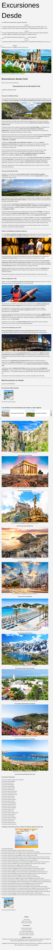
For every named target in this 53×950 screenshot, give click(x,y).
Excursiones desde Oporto (8, 796)
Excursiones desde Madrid (25, 596)
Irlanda (44, 32)
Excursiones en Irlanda (18, 73)
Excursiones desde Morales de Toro (41, 894)
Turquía (35, 34)
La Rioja (29, 28)
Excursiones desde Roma (8, 789)
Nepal (15, 37)
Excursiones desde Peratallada (9, 868)
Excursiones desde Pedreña (28, 858)
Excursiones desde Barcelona (9, 792)
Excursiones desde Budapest (9, 802)
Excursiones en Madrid (30, 593)
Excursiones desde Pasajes (8, 870)
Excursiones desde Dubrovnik (9, 824)
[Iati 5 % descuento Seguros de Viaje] (26, 838)
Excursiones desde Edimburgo (25, 526)
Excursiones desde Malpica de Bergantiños (12, 880)
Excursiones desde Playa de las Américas (24, 871)
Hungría (40, 32)
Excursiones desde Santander (9, 817)
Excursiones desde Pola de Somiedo (25, 668)
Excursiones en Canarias (19, 736)
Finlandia (29, 32)
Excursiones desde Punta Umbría (10, 878)
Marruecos (30, 37)
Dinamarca (24, 32)
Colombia (13, 41)
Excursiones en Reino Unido (31, 523)
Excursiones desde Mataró (8, 883)
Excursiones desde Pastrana (38, 868)
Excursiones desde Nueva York (9, 794)
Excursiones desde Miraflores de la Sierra (12, 888)
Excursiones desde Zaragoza (9, 799)
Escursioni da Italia (26, 929)
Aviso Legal (26, 919)
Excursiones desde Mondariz (22, 889)
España (26, 25)
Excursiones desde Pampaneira (9, 861)
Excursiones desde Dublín (25, 561)
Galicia (25, 28)
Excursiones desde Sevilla (8, 797)
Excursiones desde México (26, 931)
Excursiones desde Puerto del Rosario (30, 876)
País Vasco (45, 28)
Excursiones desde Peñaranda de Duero (12, 858)
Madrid (33, 28)
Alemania (4, 32)
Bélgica (12, 32)
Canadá (9, 41)
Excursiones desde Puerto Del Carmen (11, 876)
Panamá (37, 41)
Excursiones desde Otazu (8, 871)
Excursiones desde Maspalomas (43, 881)
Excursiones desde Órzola (25, 865)
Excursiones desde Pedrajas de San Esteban (13, 860)
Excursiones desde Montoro (22, 893)
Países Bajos (13, 34)
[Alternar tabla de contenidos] (3, 92)
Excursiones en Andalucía (19, 452)
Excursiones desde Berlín (8, 820)
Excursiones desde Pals (21, 870)
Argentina (4, 41)
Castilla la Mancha (35, 26)
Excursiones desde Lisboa (8, 801)
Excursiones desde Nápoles (8, 814)
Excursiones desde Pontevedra (23, 873)
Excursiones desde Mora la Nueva (23, 894)
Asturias (12, 26)
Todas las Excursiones (26, 928)
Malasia (12, 37)
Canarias (23, 26)
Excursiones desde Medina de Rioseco (11, 884)
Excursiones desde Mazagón (36, 883)
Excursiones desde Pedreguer (42, 858)
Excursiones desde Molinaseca (42, 888)
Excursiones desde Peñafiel (8, 873)
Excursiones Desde (8, 82)
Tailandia (19, 37)
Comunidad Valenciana (12, 28)
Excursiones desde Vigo (8, 811)
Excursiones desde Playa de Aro (29, 853)
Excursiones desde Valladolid (9, 807)
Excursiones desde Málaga (8, 781)
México (33, 41)
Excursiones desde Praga (8, 816)
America (26, 40)
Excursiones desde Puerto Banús (28, 875)
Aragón (8, 26)
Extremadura (21, 28)
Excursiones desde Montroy (35, 893)
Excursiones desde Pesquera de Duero (40, 857)
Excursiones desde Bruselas (9, 822)
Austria (8, 32)
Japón (8, 37)
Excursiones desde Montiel (43, 891)
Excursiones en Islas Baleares (30, 630)
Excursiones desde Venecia (8, 819)
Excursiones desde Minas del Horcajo (38, 886)
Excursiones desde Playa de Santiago (25, 739)
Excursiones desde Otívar (21, 863)
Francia (33, 32)
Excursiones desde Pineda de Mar (28, 855)
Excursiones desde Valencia (9, 806)
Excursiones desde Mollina (8, 889)
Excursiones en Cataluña (19, 700)
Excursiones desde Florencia (9, 804)
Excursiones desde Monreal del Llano (11, 891)
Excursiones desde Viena (8, 809)
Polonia (18, 34)
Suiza (31, 34)
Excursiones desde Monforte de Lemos (38, 889)
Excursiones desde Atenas (25, 490)
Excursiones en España (31, 452)
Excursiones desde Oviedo (8, 788)
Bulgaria (16, 32)
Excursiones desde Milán (8, 784)
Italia (47, 32)
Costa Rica (18, 41)
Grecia (37, 32)
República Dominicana (45, 41)
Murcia (36, 28)
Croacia (20, 32)
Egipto (34, 37)
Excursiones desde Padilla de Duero (40, 861)
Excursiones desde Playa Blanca (39, 873)
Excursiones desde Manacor (30, 880)
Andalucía (4, 26)
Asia (3, 38)
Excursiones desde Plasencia (44, 853)
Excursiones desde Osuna (41, 871)
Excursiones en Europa (7, 73)
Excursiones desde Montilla (8, 893)
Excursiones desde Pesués (24, 857)
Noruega (7, 34)
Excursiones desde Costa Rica (26, 934)
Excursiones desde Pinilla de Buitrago (11, 855)
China (5, 37)
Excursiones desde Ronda (25, 455)
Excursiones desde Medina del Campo (30, 884)
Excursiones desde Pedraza (24, 868)
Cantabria (28, 26)
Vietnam (23, 37)
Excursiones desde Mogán (28, 888)
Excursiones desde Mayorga (22, 883)
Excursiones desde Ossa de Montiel (37, 863)
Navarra (40, 28)
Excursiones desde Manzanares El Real (25, 881)
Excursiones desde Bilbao (8, 786)
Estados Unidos (28, 41)
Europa (26, 31)
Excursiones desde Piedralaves (9, 857)
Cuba (22, 41)
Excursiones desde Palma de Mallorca (11, 875)
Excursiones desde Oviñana (8, 863)
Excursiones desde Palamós (24, 861)
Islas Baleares (17, 26)
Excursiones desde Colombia (26, 933)
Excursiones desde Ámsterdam (9, 791)
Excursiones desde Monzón (8, 894)
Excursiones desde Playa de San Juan (25, 774)
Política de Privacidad (26, 922)
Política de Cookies (26, 921)
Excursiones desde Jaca (8, 783)
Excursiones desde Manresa (9, 881)
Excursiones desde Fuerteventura (10, 812)
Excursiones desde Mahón (37, 878)
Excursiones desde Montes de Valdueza (11, 866)
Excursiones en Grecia (30, 487)
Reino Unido (27, 34)
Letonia (3, 34)
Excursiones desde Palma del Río (35, 870)
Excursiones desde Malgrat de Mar (28, 891)
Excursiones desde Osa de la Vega (10, 865)
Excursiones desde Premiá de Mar (29, 866)
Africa (26, 38)
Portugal (22, 34)
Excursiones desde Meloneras (9, 886)
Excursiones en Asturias (19, 665)
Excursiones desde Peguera (25, 633)
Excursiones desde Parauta (30, 860)
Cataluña (4, 28)
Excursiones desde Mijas (22, 886)
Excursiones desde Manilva (43, 880)
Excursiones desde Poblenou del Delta (25, 703)
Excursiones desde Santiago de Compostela (12, 779)
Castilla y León (43, 26)
